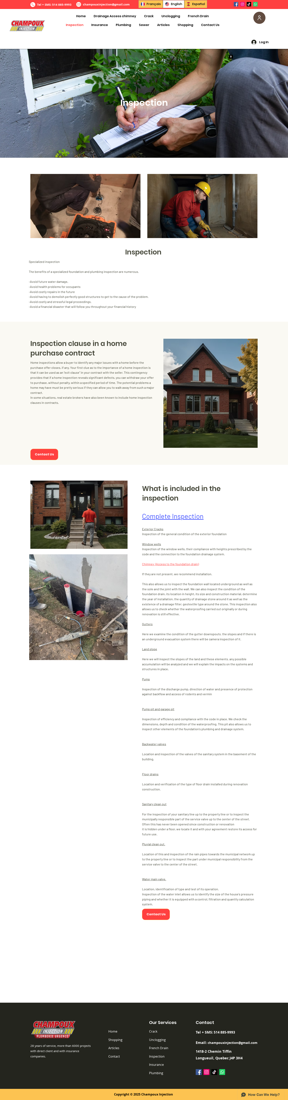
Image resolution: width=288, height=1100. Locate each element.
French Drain (158, 1048)
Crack (153, 1031)
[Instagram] (242, 4)
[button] (230, 56)
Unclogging (157, 1040)
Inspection (157, 1056)
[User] (259, 18)
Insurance (156, 1064)
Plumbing (156, 1073)
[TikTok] (249, 4)
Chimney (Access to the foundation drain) (170, 564)
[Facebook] (236, 4)
